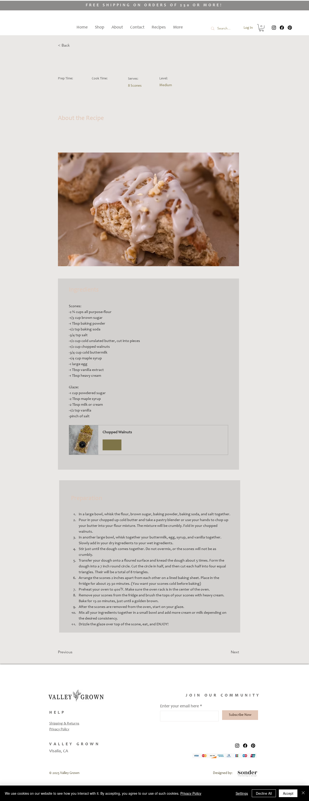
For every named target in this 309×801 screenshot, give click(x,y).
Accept (288, 793)
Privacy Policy (59, 729)
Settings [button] (242, 793)
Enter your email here (179, 706)
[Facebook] (282, 27)
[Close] (303, 793)
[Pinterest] (290, 27)
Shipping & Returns (64, 723)
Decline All (264, 793)
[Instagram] (274, 27)
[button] (261, 27)
